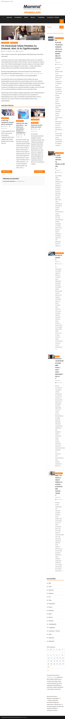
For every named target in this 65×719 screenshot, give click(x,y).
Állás (57, 356)
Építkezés (51, 593)
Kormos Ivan (13, 51)
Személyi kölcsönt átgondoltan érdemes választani (40, 171)
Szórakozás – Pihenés (53, 17)
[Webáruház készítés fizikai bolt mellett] (38, 113)
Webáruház (14, 42)
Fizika (50, 600)
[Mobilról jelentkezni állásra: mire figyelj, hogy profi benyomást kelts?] (51, 357)
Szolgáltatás (41, 17)
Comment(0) (20, 51)
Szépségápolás (52, 624)
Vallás (50, 634)
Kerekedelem (18, 17)
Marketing (51, 610)
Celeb (50, 586)
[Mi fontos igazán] (51, 253)
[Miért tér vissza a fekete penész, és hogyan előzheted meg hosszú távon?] (51, 473)
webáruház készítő (51, 677)
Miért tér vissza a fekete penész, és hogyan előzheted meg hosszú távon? (58, 484)
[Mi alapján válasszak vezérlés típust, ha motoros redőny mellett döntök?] (51, 38)
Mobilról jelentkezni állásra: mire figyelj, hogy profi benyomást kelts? (59, 367)
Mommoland (32, 12)
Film (50, 596)
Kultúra (26, 17)
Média (50, 614)
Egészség (9, 17)
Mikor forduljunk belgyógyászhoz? (7, 171)
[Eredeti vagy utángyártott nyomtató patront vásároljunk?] (8, 112)
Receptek (51, 620)
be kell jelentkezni (20, 181)
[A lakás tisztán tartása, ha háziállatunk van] (51, 153)
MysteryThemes (23, 717)
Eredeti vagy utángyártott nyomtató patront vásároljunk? (7, 122)
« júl (48, 670)
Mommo (33, 17)
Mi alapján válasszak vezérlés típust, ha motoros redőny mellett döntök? (59, 49)
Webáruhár (51, 637)
